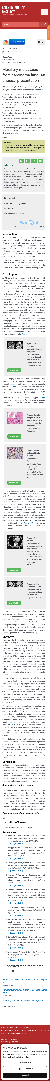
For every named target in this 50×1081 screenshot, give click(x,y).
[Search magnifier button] (45, 24)
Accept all (25, 1075)
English (8, 52)
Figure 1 (25, 334)
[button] (44, 12)
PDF (42, 42)
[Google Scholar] (16, 844)
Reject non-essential (25, 1069)
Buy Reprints (18, 42)
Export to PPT (14, 370)
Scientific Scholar (15, 1030)
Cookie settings (25, 1062)
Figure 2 (14, 387)
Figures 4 (28, 523)
